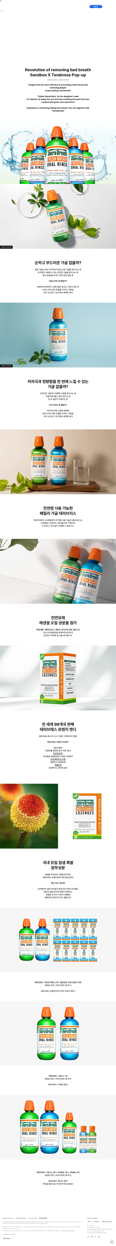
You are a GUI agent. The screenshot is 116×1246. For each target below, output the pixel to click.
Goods (35, 6)
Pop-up (51, 6)
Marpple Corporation (8, 1218)
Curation (43, 6)
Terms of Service (32, 1218)
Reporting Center (107, 1221)
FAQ (89, 1221)
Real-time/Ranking (24, 6)
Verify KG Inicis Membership (67, 1230)
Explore (58, 6)
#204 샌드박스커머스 (10, 10)
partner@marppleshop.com (97, 1231)
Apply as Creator (96, 7)
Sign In (99, 1)
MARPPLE (13, 1)
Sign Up (105, 1)
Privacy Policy (43, 1218)
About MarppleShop (21, 1218)
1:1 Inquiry (96, 1221)
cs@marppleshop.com (107, 1229)
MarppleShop (6, 1)
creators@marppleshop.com (100, 1232)
